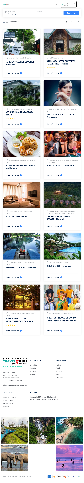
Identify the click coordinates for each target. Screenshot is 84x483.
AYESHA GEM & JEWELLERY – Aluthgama (60, 115)
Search (69, 13)
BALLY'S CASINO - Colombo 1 (60, 165)
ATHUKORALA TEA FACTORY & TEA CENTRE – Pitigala (61, 62)
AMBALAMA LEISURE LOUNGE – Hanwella (21, 63)
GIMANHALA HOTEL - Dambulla (21, 267)
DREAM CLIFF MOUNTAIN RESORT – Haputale (58, 217)
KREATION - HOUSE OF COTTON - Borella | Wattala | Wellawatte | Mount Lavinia (62, 319)
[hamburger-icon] (56, 4)
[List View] (7, 22)
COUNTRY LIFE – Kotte (16, 216)
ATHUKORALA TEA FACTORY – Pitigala (20, 113)
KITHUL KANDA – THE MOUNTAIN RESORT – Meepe (19, 319)
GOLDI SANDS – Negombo (59, 266)
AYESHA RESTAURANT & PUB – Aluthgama (20, 166)
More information (12, 73)
